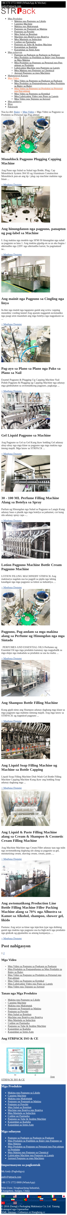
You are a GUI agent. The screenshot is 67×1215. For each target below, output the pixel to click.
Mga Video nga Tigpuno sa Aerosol (32, 99)
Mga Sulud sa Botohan (25, 34)
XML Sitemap (8, 1212)
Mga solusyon (15, 52)
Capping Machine (23, 23)
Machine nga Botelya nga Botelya (31, 36)
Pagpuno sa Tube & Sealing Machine (33, 44)
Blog (10, 104)
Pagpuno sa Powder (24, 31)
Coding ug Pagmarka (25, 42)
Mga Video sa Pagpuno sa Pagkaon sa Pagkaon (38, 80)
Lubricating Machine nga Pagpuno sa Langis (37, 68)
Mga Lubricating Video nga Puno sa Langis (36, 96)
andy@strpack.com (11, 6)
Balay (17, 112)
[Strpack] (18, 13)
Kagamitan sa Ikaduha (25, 47)
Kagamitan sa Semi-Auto (27, 49)
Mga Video (13, 78)
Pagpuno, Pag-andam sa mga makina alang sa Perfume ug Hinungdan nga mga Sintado (33, 636)
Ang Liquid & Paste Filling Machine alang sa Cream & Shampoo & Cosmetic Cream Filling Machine (32, 836)
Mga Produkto (15, 18)
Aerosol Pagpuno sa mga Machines (32, 73)
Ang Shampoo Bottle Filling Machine (29, 703)
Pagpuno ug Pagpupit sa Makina (30, 29)
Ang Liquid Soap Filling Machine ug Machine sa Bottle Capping (29, 767)
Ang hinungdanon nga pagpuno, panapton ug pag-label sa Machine (33, 231)
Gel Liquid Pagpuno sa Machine (26, 435)
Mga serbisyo (14, 101)
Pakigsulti (13, 106)
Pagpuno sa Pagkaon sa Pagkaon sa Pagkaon (37, 55)
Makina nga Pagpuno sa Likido (30, 21)
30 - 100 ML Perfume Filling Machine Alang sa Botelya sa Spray (30, 500)
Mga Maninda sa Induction (28, 39)
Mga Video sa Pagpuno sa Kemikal (32, 93)
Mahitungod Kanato (18, 75)
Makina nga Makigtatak (26, 26)
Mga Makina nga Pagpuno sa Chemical (34, 70)
